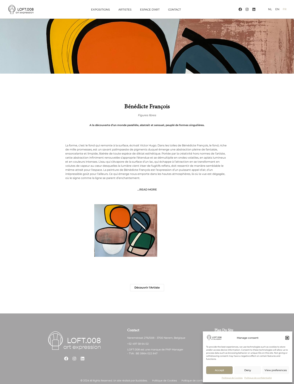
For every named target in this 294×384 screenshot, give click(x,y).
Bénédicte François (147, 107)
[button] (287, 338)
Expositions (100, 9)
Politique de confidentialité (258, 378)
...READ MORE (147, 189)
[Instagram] (247, 9)
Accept (219, 370)
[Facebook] (240, 9)
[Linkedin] (253, 9)
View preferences (276, 370)
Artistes (125, 9)
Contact (174, 9)
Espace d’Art (150, 9)
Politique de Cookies (232, 378)
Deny (247, 370)
